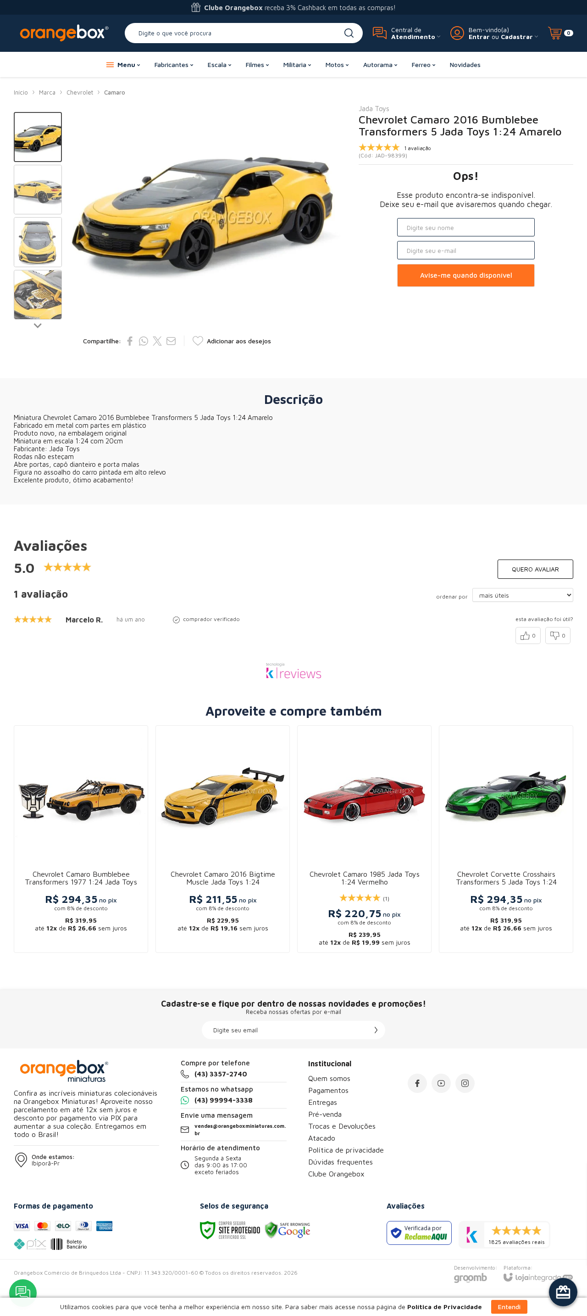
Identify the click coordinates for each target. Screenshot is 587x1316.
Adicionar (99, 875)
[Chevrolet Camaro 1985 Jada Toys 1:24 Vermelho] (364, 839)
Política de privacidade (346, 1150)
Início (21, 92)
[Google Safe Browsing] (287, 1229)
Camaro (114, 92)
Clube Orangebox (336, 1174)
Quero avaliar (535, 569)
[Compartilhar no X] (157, 341)
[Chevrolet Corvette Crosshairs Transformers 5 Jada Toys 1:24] (506, 839)
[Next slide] (38, 325)
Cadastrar (517, 36)
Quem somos (329, 1078)
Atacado (321, 1138)
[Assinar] (376, 1030)
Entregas (322, 1102)
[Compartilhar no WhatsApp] (143, 341)
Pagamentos (328, 1090)
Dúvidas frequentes (340, 1162)
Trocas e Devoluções (342, 1126)
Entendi (509, 1306)
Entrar (479, 36)
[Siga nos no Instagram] (465, 1083)
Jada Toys (374, 108)
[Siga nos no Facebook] (417, 1083)
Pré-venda (325, 1114)
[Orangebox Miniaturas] (64, 33)
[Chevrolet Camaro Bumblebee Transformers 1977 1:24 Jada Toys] (81, 839)
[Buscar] (349, 33)
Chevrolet (79, 92)
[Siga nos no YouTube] (441, 1083)
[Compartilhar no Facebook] (129, 341)
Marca (47, 92)
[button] (38, 137)
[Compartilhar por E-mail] (171, 341)
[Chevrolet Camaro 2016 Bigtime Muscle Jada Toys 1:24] (222, 839)
